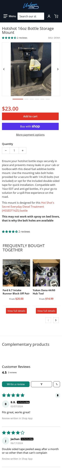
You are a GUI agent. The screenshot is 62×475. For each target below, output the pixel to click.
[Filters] (41, 384)
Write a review (16, 384)
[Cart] (56, 16)
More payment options (30, 134)
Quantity (7, 144)
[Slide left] (4, 69)
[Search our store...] (40, 16)
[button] (10, 16)
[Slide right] (58, 69)
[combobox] (31, 16)
